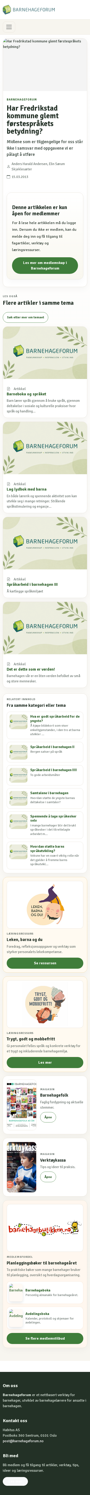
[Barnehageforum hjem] (29, 10)
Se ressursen (45, 963)
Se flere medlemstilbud (45, 1338)
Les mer (45, 1062)
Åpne (48, 1117)
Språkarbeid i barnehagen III (32, 584)
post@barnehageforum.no (23, 1441)
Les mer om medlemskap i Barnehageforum (45, 266)
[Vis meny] (9, 27)
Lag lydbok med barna (27, 489)
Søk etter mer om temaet (25, 317)
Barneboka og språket (26, 394)
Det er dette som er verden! (31, 669)
